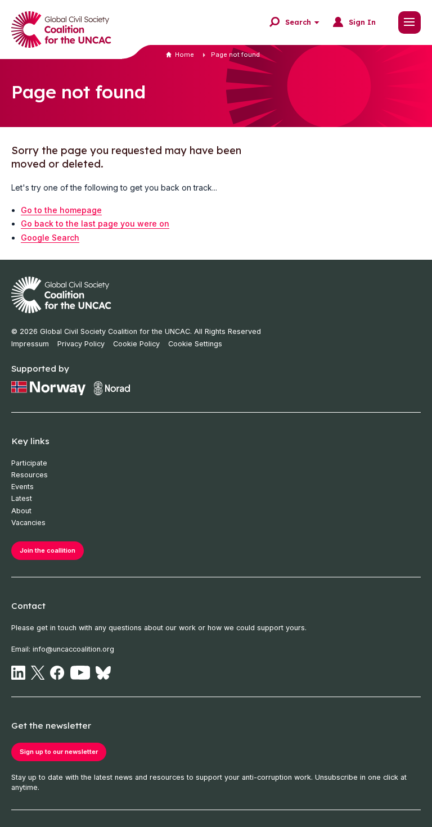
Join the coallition (47, 550)
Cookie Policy (136, 344)
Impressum (30, 344)
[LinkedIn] (18, 673)
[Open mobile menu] (409, 22)
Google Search (50, 237)
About (21, 511)
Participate (29, 463)
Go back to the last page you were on (95, 223)
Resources (29, 475)
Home (184, 54)
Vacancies (28, 522)
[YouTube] (80, 673)
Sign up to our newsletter (59, 752)
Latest (21, 498)
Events (22, 486)
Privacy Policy (81, 344)
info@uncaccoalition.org (73, 649)
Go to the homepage (61, 210)
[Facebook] (57, 673)
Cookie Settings (195, 344)
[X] (37, 673)
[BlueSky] (103, 673)
